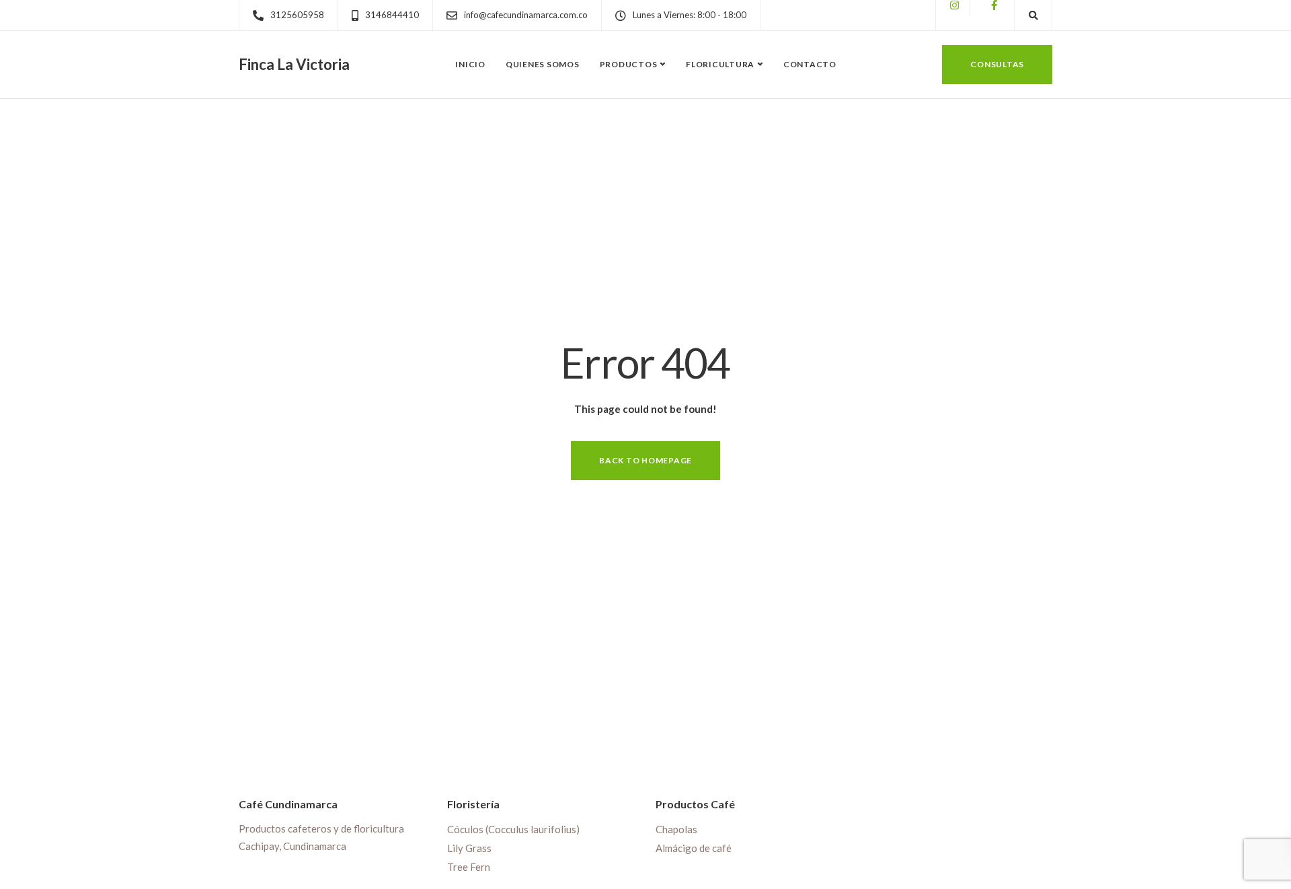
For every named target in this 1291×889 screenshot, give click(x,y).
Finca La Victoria (294, 64)
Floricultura (720, 64)
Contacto (809, 64)
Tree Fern (468, 867)
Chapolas (676, 829)
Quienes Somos (543, 64)
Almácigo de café (694, 848)
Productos (629, 64)
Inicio (470, 64)
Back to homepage (645, 460)
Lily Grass (469, 848)
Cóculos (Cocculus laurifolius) (513, 829)
